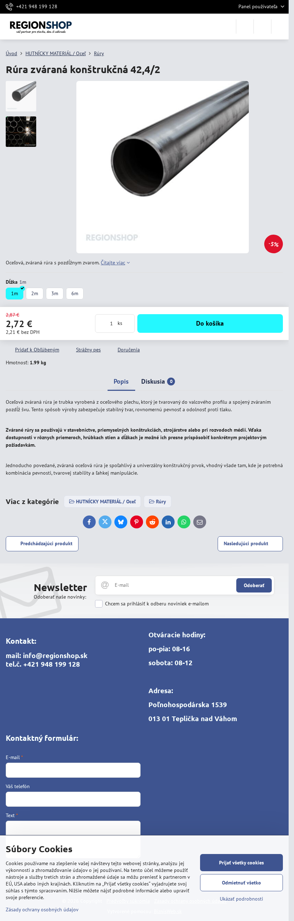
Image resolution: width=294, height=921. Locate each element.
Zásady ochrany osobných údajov (42, 909)
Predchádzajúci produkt (46, 543)
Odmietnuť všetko (241, 882)
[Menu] (280, 26)
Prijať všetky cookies (241, 862)
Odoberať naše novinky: (60, 597)
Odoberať (254, 585)
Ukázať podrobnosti (241, 899)
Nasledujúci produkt (246, 543)
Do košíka (210, 323)
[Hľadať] (244, 26)
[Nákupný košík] (262, 26)
